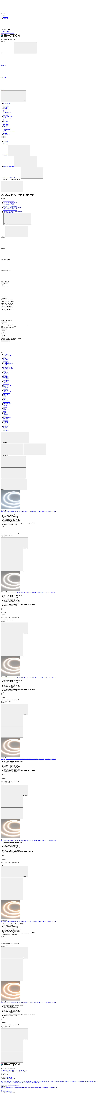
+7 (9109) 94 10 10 (13, 1070)
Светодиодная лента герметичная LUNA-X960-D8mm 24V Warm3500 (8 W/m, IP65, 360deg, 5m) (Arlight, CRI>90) (28, 759)
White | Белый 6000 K (7, 300)
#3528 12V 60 (6, 393)
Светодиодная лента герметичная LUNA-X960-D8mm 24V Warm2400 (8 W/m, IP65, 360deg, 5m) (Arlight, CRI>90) (28, 1002)
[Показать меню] (19, 150)
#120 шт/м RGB (7, 355)
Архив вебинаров (17, 1087)
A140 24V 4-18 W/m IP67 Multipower (12, 207)
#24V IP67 (5, 377)
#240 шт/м (5, 370)
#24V (4, 371)
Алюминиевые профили (7, 114)
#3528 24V (6, 394)
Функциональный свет (57, 1081)
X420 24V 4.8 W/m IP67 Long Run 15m (12, 211)
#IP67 (4, 412)
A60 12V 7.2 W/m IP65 (8, 205)
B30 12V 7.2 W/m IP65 (8, 203)
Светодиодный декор (8, 1082)
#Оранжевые (6, 423)
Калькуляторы (35, 1087)
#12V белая (6, 366)
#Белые (5, 416)
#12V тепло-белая (7, 367)
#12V (4, 357)
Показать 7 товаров (5, 341)
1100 (3, 337)
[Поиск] (25, 48)
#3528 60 (5, 395)
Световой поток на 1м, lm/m (7, 327)
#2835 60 (5, 387)
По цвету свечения (5, 259)
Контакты (11, 33)
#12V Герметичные (8, 363)
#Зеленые (5, 420)
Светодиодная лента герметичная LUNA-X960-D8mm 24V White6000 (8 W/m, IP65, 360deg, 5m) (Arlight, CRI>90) (28, 511)
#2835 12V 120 (7, 385)
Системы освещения (6, 122)
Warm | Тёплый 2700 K (8, 308)
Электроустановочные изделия (20, 1082)
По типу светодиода (6, 270)
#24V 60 (5, 375)
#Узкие (5, 429)
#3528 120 (5, 390)
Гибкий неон (5, 127)
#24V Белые (6, 380)
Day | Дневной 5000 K (8, 301)
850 (3, 330)
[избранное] (12, 565)
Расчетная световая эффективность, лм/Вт (11, 338)
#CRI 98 (5, 407)
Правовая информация (6, 1077)
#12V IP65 (5, 359)
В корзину (25, 548)
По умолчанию (4, 455)
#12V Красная (6, 364)
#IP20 (4, 408)
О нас (4, 15)
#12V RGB (6, 362)
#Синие (5, 427)
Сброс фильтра (4, 283)
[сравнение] (12, 554)
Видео (6, 1087)
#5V (4, 399)
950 (3, 332)
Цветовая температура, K (7, 324)
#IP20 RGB (6, 409)
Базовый (3, 248)
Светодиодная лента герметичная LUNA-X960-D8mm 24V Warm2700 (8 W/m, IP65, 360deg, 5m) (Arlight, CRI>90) (28, 921)
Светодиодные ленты (6, 1081)
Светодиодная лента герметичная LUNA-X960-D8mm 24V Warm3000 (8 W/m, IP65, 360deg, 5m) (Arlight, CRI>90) (28, 840)
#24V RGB (6, 379)
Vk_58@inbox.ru (23, 1070)
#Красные (5, 421)
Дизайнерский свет (68, 1081)
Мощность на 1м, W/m (6, 320)
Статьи (23, 1087)
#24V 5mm (6, 373)
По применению (5, 281)
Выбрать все (4, 298)
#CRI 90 (5, 404)
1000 (3, 334)
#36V (4, 396)
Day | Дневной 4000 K (8, 303)
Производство (6, 1085)
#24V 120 (5, 372)
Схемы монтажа (42, 1087)
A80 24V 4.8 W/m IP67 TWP (10, 210)
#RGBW (5, 414)
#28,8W (5, 381)
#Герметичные (7, 417)
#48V (4, 398)
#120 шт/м (5, 354)
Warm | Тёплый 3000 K (8, 306)
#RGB (4, 413)
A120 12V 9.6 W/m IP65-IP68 (10, 206)
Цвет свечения (4, 296)
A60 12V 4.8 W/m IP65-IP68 (10, 202)
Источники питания (6, 106)
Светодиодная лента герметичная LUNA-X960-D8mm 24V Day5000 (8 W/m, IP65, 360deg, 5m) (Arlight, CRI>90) (28, 592)
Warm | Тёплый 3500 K (8, 304)
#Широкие (6, 430)
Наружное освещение (6, 124)
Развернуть (6, 223)
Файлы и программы (51, 1087)
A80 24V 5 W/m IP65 (8, 212)
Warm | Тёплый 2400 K (8, 309)
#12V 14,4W (6, 358)
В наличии (5, 286)
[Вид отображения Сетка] (12, 449)
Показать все (4, 442)
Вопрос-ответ (28, 1087)
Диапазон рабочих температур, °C (9, 339)
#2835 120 (5, 382)
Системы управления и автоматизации (30, 1081)
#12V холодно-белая (8, 368)
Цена (2, 466)
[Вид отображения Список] (35, 449)
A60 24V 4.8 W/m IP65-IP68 (10, 208)
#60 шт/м (5, 400)
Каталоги (3, 1087)
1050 (3, 335)
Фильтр (3, 489)
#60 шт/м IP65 (6, 402)
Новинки (5, 141)
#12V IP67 (5, 361)
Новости (5, 17)
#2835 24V (6, 386)
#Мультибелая (6, 422)
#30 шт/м (5, 389)
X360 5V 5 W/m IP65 (8, 201)
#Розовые (5, 426)
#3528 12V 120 (7, 391)
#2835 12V (6, 384)
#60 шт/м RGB (7, 403)
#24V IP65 (5, 376)
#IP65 (4, 411)
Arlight (10, 1078)
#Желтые (5, 418)
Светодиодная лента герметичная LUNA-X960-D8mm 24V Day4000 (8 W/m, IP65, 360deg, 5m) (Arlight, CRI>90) (28, 677)
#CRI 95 (5, 405)
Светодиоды (6, 134)
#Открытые (6, 425)
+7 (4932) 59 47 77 (5, 1070)
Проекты (5, 18)
